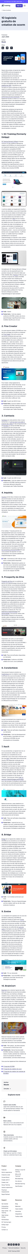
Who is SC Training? (18, 1175)
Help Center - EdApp (5, 1216)
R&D (14, 218)
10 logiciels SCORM (8, 1066)
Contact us (5, 1230)
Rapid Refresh (6, 1194)
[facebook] (16, 1245)
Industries (18, 1211)
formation (6, 426)
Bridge (3, 839)
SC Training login (6, 1222)
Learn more (19, 1)
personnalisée (5, 613)
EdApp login (5, 1224)
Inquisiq (4, 497)
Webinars (18, 1206)
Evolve (22, 919)
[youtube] (11, 1245)
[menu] (24, 6)
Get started (5, 1204)
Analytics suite (6, 1175)
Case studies (19, 1209)
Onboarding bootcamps (5, 1207)
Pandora (15, 275)
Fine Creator (7, 334)
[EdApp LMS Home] (6, 5)
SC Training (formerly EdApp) (10, 141)
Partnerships (5, 1219)
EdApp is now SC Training (20, 1171)
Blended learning (20, 1183)
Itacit (7, 758)
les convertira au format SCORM (11, 550)
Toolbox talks (19, 1216)
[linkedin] (9, 1245)
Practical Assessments (5, 1191)
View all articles (7, 10)
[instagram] (19, 1245)
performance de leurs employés (11, 97)
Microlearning (19, 1178)
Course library (5, 1177)
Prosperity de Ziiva (7, 581)
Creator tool (5, 1182)
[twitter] (14, 1245)
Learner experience (7, 1187)
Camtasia (4, 420)
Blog (16, 1204)
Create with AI (5, 1180)
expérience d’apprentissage (9, 611)
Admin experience (7, 1172)
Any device (18, 1181)
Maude (4, 42)
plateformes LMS (6, 85)
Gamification (18, 1186)
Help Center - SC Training (6, 1211)
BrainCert (4, 990)
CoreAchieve (5, 674)
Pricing (4, 1227)
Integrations (18, 1214)
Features (4, 1170)
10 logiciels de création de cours (12, 1069)
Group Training (6, 1185)
